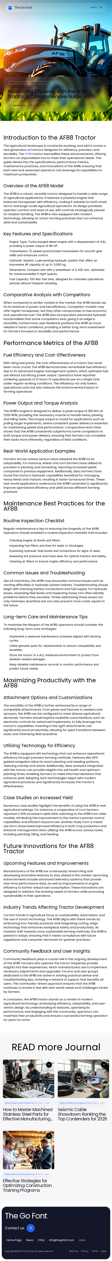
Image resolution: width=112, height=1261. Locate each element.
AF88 (28, 154)
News (29, 1240)
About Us (73, 1251)
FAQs (41, 1240)
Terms (94, 1251)
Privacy (84, 1251)
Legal (103, 1251)
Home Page (14, 1240)
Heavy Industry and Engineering (29, 83)
